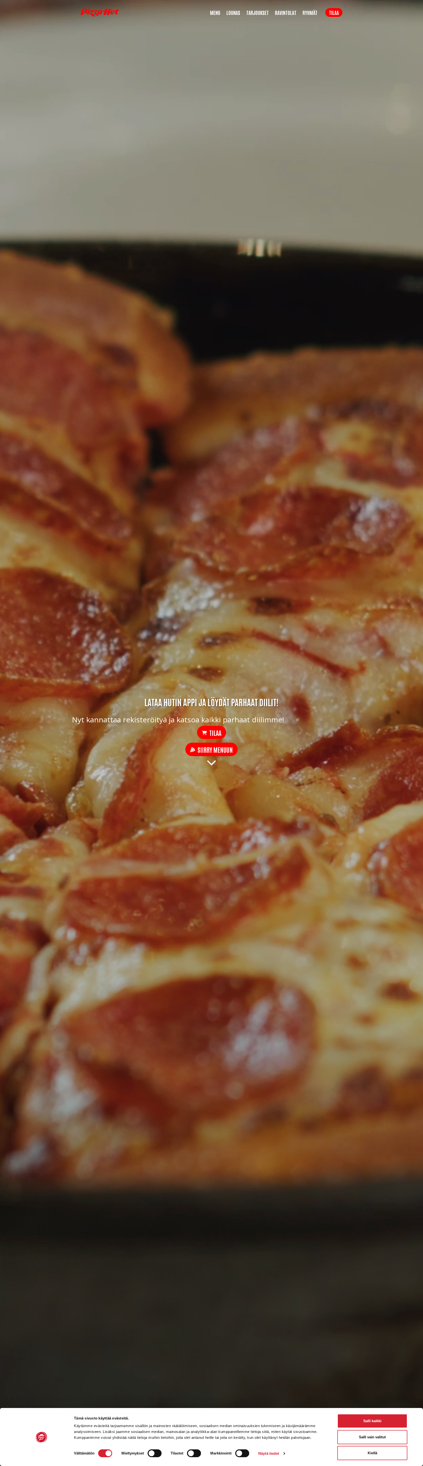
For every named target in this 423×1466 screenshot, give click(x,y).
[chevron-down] (211, 762)
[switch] (155, 1453)
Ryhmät (310, 12)
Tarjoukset (257, 12)
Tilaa (334, 12)
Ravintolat (285, 12)
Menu (215, 12)
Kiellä (372, 1453)
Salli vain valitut (372, 1437)
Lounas (233, 12)
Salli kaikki (372, 1421)
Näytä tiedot (268, 1453)
